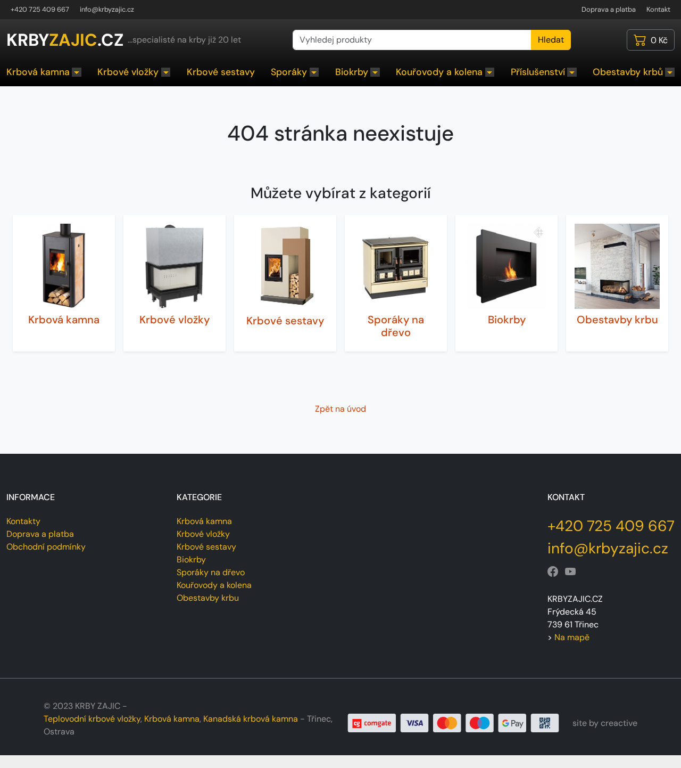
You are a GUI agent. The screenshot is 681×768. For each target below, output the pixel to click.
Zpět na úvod (340, 408)
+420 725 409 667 (40, 9)
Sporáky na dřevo (396, 326)
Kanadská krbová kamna (250, 718)
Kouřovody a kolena (439, 72)
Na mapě (571, 637)
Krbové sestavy (221, 72)
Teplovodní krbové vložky (92, 718)
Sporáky (289, 72)
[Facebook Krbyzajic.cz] (552, 572)
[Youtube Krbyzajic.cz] (570, 572)
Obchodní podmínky (46, 546)
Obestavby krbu (617, 319)
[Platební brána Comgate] (453, 722)
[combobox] (412, 40)
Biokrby (351, 72)
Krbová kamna (38, 72)
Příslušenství (538, 72)
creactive (619, 723)
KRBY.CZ (64, 40)
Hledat (551, 39)
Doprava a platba (609, 9)
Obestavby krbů (628, 72)
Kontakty (23, 521)
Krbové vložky (128, 72)
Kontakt (658, 9)
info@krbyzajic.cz (107, 9)
